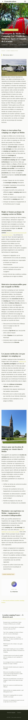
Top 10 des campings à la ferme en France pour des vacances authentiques (13, 633)
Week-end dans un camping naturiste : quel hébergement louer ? (13, 691)
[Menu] (25, 1)
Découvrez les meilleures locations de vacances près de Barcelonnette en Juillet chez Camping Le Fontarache (12, 673)
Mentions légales (11, 712)
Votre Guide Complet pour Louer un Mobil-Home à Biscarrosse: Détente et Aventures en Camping (13, 650)
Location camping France (10, 29)
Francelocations (10, 1)
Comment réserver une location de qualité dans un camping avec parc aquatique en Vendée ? (13, 657)
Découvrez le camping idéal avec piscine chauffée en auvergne (12, 695)
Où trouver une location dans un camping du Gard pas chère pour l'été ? (13, 628)
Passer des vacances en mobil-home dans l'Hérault (13, 685)
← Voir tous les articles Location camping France (12, 601)
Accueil (3, 50)
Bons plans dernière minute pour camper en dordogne (13, 667)
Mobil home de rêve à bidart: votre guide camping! (12, 644)
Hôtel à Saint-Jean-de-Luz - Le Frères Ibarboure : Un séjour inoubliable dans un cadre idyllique (13, 639)
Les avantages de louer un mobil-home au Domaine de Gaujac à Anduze (13, 662)
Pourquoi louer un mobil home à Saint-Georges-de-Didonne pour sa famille (12, 623)
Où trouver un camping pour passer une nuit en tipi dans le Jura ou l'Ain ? (13, 701)
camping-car (22, 361)
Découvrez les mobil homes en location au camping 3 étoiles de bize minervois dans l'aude (13, 680)
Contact (19, 712)
